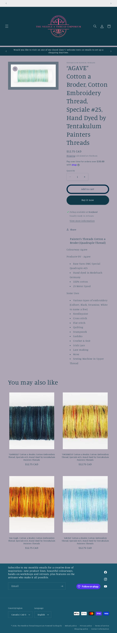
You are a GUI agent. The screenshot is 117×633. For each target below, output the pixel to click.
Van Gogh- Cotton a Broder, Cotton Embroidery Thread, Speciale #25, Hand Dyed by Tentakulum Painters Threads (31, 541)
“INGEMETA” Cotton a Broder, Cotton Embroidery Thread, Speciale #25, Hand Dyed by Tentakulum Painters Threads (85, 457)
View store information (82, 220)
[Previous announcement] (6, 3)
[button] (6, 26)
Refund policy (71, 626)
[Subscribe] (61, 586)
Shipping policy (81, 629)
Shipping (71, 156)
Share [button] (73, 229)
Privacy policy (86, 626)
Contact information (100, 629)
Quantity (71, 170)
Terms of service (102, 626)
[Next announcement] (111, 3)
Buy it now (88, 200)
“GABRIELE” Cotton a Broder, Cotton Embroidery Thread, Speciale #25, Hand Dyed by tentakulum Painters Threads (31, 457)
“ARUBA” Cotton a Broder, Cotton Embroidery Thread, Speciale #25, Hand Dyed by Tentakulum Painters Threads (85, 541)
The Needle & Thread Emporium (31, 626)
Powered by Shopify (53, 626)
